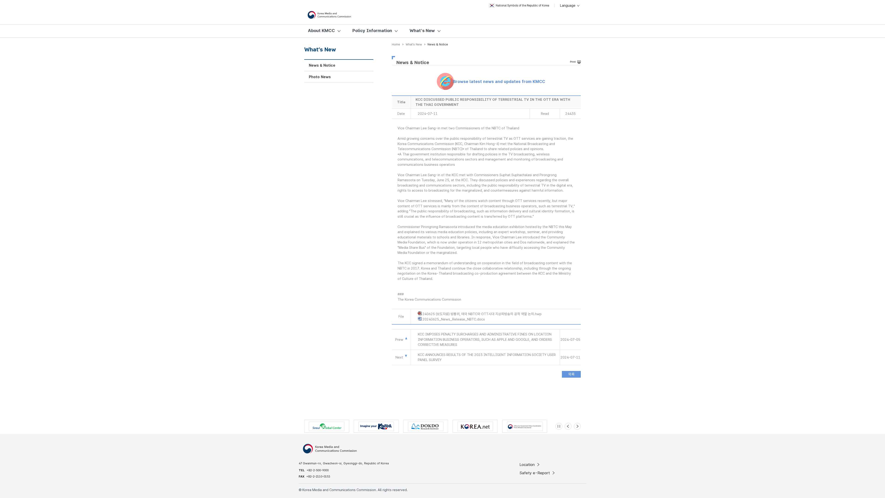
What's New (422, 30)
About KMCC (321, 30)
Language (568, 5)
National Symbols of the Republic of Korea (522, 5)
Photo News (320, 77)
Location (527, 464)
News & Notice (322, 65)
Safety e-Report (535, 473)
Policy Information (372, 30)
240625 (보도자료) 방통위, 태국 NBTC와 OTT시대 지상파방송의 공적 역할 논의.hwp (482, 314)
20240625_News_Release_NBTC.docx (453, 319)
